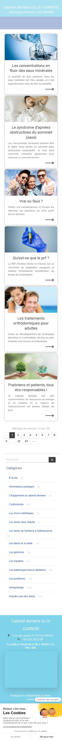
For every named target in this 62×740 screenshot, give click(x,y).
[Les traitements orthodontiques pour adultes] (31, 300)
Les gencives (16, 552)
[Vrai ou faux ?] (31, 183)
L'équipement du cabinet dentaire (27, 495)
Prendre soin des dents (22, 596)
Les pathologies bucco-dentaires (27, 569)
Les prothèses (17, 578)
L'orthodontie (16, 504)
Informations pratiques (21, 486)
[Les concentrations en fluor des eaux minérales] (31, 47)
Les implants (16, 561)
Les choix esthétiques (21, 513)
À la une (13, 477)
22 (19, 441)
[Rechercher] (52, 460)
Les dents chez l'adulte (22, 522)
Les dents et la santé (20, 543)
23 (26, 441)
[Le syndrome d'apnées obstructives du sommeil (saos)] (31, 109)
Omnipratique (16, 587)
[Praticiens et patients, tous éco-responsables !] (31, 366)
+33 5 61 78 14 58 (33, 639)
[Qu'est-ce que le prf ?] (31, 239)
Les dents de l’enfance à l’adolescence (30, 530)
